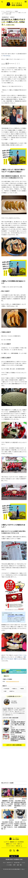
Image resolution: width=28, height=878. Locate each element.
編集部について (9, 843)
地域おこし (15, 688)
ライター (15, 843)
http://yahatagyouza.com (12, 681)
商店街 (22, 688)
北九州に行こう (10, 862)
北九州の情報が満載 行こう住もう (18, 869)
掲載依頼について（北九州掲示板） (17, 841)
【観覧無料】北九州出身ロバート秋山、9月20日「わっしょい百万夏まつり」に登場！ (7, 803)
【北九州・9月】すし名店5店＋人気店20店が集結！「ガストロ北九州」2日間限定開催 (20, 824)
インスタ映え (9, 864)
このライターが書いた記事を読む (14, 745)
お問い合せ (18, 845)
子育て (14, 864)
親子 (5, 691)
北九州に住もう (17, 862)
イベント (23, 862)
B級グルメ (12, 691)
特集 (21, 864)
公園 (18, 864)
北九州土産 (7, 688)
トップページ (6, 841)
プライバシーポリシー (10, 845)
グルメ (4, 862)
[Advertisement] (14, 765)
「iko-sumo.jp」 (6, 55)
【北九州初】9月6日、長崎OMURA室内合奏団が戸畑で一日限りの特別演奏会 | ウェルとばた (20, 804)
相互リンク (19, 843)
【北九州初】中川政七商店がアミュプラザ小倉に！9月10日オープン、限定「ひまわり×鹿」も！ (7, 825)
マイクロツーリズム (21, 655)
